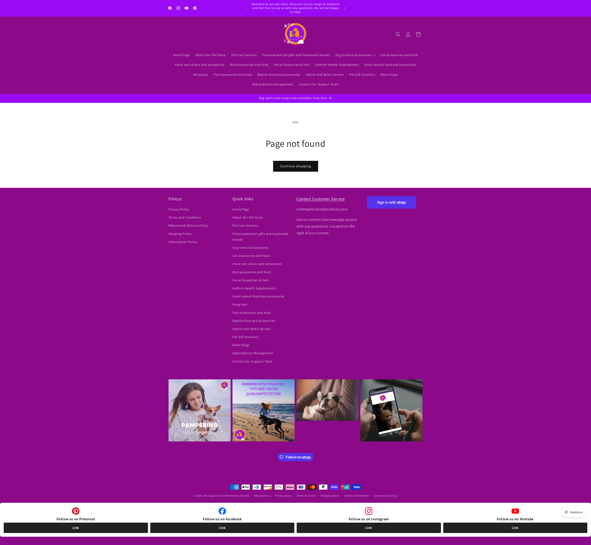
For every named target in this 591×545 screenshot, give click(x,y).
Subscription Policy (183, 242)
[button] (355, 55)
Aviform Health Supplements (254, 288)
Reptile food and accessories (253, 321)
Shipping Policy (180, 234)
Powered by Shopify (238, 495)
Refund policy (262, 495)
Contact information (356, 495)
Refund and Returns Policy (188, 226)
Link (75, 528)
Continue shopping (295, 166)
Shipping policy (330, 495)
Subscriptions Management (252, 353)
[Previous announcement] (246, 8)
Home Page (240, 209)
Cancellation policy (385, 495)
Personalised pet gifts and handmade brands (260, 237)
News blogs (241, 345)
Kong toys (239, 304)
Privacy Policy (179, 209)
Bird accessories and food (251, 272)
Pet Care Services (245, 226)
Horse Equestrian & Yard (250, 280)
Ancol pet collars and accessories (257, 264)
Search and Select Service (251, 329)
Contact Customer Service (320, 198)
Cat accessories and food (251, 256)
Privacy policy (283, 495)
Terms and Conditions (185, 218)
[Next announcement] (345, 8)
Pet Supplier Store (214, 495)
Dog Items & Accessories (250, 248)
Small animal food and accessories (258, 296)
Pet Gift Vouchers (245, 337)
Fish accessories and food (251, 313)
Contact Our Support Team (252, 361)
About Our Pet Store (247, 218)
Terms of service (306, 495)
